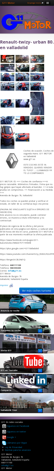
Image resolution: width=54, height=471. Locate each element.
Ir (40, 311)
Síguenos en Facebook (18, 426)
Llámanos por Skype (17, 442)
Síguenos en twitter (16, 431)
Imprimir (4, 285)
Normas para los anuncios (18, 450)
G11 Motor (8, 2)
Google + (11, 437)
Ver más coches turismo (36, 290)
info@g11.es (7, 465)
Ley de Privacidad (13, 447)
